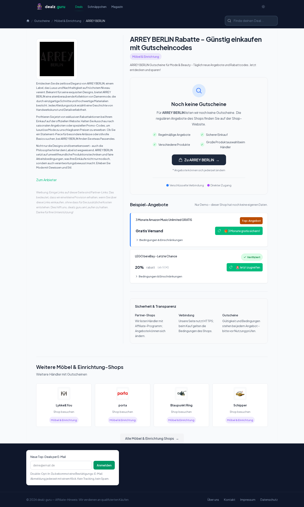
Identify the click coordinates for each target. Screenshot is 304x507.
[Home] (28, 20)
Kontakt (229, 499)
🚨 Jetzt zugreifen (248, 267)
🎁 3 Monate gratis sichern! (242, 231)
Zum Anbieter (46, 180)
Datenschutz (269, 499)
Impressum (247, 499)
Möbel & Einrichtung (67, 21)
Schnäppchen (97, 6)
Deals (79, 6)
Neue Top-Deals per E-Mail (48, 457)
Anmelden (104, 465)
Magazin (117, 6)
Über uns (213, 499)
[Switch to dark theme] (263, 6)
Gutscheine (42, 21)
